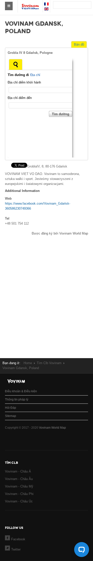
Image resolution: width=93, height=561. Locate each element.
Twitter (16, 549)
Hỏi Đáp (10, 407)
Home (28, 363)
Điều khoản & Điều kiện (21, 391)
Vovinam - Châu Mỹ (19, 486)
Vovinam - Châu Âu (19, 479)
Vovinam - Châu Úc (19, 501)
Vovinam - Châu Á (18, 471)
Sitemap (10, 416)
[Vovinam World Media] (30, 4)
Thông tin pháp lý (16, 399)
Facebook (18, 539)
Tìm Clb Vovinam (49, 363)
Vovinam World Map (52, 427)
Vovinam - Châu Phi (19, 494)
